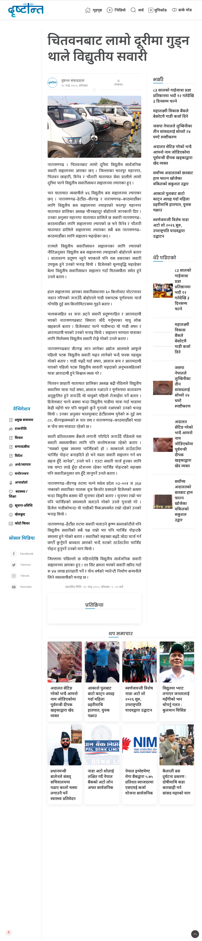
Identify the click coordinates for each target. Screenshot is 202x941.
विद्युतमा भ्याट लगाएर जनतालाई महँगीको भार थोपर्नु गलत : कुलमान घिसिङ (176, 699)
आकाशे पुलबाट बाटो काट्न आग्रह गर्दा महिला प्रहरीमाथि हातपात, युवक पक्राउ (172, 202)
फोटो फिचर (22, 523)
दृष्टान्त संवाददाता (72, 80)
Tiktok (24, 576)
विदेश (18, 455)
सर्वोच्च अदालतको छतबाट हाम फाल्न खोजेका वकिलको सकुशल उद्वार (173, 178)
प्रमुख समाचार (24, 419)
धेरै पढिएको (164, 258)
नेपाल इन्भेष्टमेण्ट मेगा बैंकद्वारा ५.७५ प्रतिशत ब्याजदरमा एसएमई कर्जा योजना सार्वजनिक (139, 782)
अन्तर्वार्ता (21, 482)
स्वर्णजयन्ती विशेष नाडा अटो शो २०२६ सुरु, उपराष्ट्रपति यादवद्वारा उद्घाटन (171, 228)
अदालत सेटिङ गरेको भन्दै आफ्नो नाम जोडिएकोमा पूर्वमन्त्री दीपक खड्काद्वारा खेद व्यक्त (173, 155)
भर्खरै (158, 80)
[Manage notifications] (9, 932)
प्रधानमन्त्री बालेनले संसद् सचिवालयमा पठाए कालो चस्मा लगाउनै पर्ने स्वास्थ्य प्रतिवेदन (63, 784)
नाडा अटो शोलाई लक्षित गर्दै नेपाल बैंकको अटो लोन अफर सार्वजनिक (101, 779)
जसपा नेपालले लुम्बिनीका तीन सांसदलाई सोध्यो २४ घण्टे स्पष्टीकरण (172, 131)
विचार (19, 437)
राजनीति (21, 428)
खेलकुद (20, 514)
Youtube (25, 587)
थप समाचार (121, 634)
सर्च (141, 10)
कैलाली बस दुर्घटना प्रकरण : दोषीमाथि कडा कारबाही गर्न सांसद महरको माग (176, 782)
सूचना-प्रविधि (24, 505)
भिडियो (120, 10)
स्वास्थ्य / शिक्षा (18, 494)
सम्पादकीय (22, 446)
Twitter (25, 564)
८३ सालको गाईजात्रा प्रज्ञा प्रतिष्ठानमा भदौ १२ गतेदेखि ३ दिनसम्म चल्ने (173, 95)
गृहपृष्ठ (97, 10)
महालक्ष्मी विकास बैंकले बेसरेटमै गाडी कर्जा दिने (171, 113)
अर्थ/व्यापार (23, 464)
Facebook (26, 553)
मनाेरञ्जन (22, 473)
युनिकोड (160, 10)
